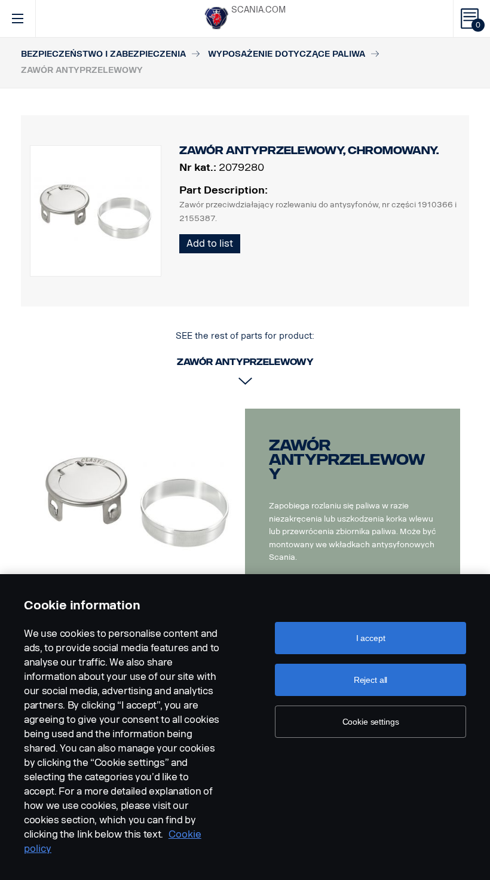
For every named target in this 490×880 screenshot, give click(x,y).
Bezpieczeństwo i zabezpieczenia (103, 54)
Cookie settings (370, 721)
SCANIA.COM (258, 10)
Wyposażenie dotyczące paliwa (286, 54)
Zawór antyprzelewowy (347, 460)
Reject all (371, 680)
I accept (370, 638)
